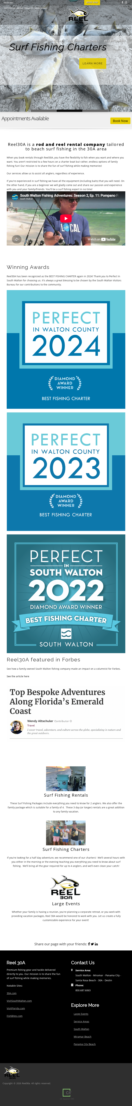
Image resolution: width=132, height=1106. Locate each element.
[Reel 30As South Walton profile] (66, 593)
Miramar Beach (82, 1036)
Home (39, 41)
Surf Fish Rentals (44, 111)
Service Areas (81, 1021)
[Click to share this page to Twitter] (92, 944)
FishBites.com (15, 1016)
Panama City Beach (85, 1044)
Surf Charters (76, 41)
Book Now (120, 121)
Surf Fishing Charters (69, 111)
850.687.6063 (8, 3)
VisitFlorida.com (16, 1008)
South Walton (81, 1029)
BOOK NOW (92, 2)
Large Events (66, 903)
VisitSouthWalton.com (19, 1000)
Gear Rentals (54, 41)
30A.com (11, 993)
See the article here (18, 676)
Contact (94, 41)
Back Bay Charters (114, 41)
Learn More (93, 63)
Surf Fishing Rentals (66, 795)
